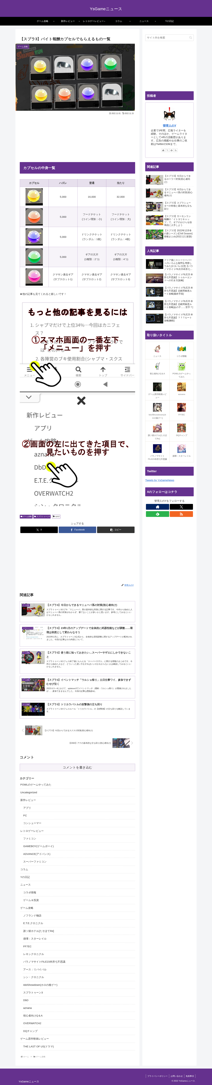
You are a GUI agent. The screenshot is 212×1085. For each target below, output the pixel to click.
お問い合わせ (177, 1076)
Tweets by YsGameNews (159, 480)
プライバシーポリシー (157, 1076)
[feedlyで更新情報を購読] (171, 150)
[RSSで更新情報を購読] (176, 150)
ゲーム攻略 (27, 516)
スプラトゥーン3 (43, 516)
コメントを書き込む (77, 767)
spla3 (57, 516)
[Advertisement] (77, 137)
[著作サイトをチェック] (163, 150)
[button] (116, 530)
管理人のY (169, 125)
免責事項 (190, 1076)
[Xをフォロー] (167, 150)
